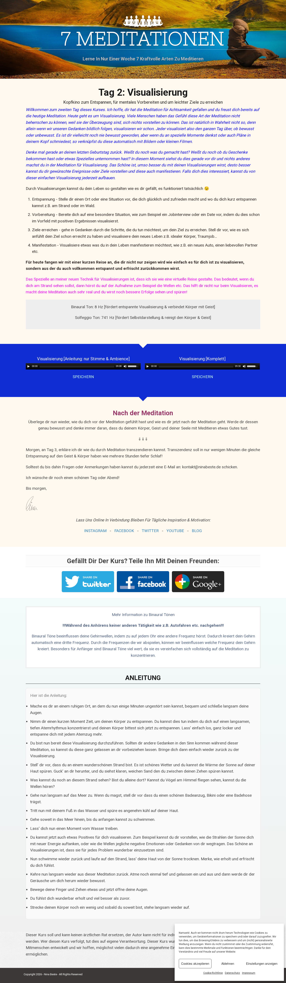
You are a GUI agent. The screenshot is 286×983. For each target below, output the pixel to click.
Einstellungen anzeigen (261, 963)
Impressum (248, 972)
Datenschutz (232, 972)
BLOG (197, 530)
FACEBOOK (124, 530)
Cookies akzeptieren (195, 963)
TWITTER (150, 530)
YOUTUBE (175, 530)
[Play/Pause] (28, 366)
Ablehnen (227, 963)
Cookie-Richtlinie (213, 972)
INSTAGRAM (95, 530)
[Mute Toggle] (125, 366)
